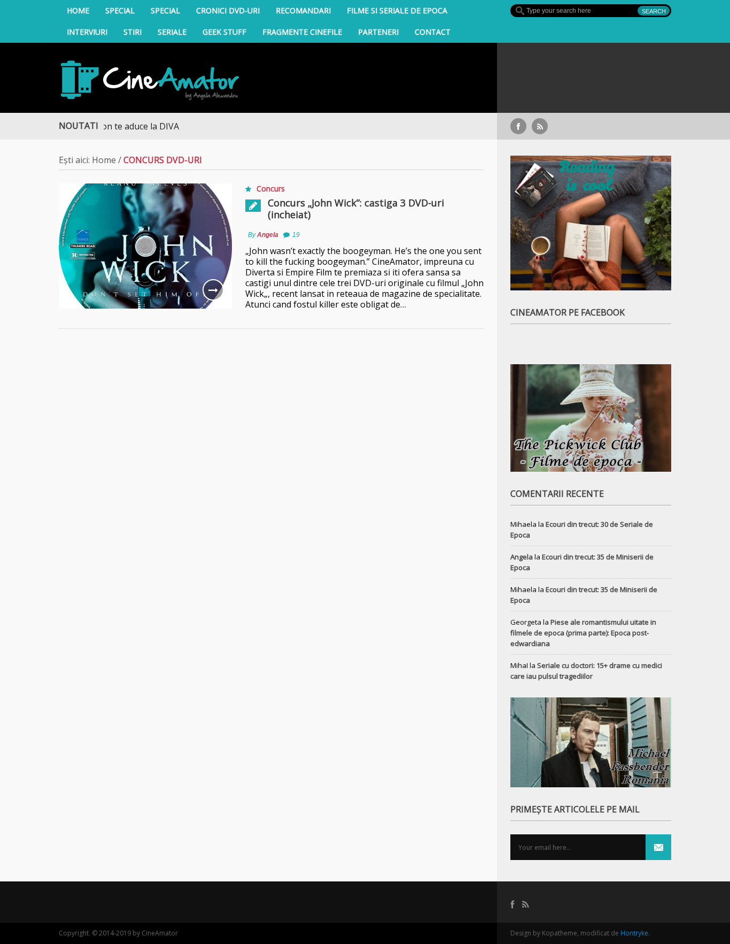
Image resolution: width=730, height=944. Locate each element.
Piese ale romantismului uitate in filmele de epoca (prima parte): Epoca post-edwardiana (583, 632)
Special (120, 10)
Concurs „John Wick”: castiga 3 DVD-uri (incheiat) (356, 208)
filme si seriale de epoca (397, 10)
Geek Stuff (224, 32)
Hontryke (634, 933)
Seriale (172, 32)
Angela (267, 235)
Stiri (132, 32)
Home (78, 10)
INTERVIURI (87, 32)
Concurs (271, 188)
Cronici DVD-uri (228, 10)
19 (296, 235)
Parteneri (378, 32)
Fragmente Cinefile (302, 32)
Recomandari (303, 10)
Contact (433, 32)
